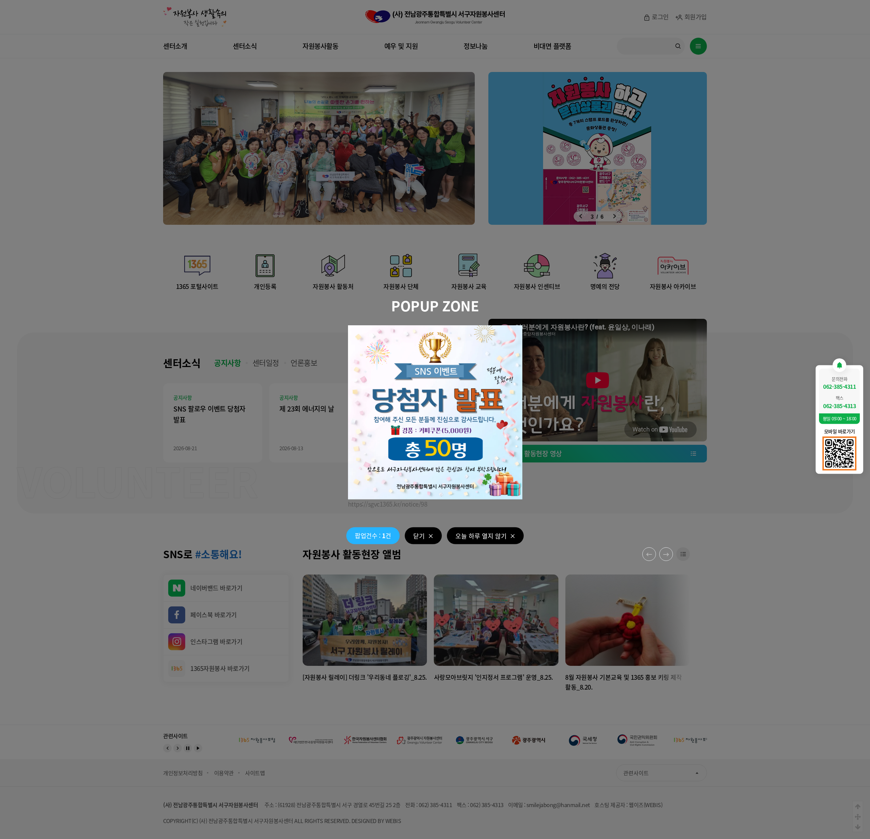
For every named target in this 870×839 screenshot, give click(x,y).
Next (666, 554)
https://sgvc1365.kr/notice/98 (388, 503)
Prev (649, 554)
